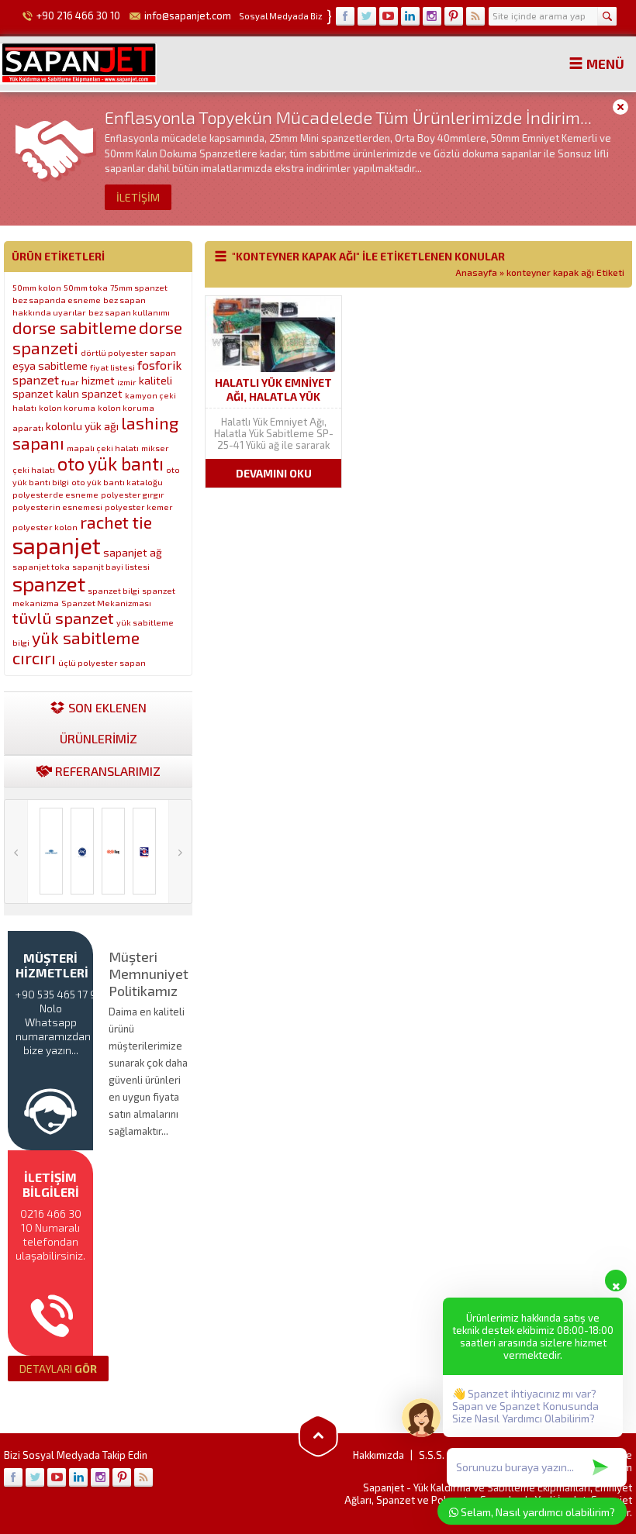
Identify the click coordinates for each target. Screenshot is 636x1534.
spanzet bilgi (114, 590)
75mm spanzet (139, 287)
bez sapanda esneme (56, 300)
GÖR (58, 1368)
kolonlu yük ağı (82, 426)
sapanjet (56, 545)
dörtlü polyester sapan (128, 352)
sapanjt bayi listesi (111, 566)
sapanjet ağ (132, 552)
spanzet (48, 583)
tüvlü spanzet (63, 617)
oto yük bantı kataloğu (117, 482)
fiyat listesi (112, 367)
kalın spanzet (89, 393)
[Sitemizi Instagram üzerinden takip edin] (432, 16)
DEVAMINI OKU (274, 473)
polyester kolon (45, 527)
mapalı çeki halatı (103, 448)
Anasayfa (476, 272)
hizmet (98, 380)
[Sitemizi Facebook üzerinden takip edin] (345, 16)
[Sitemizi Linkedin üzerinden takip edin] (410, 16)
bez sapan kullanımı (129, 312)
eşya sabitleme (50, 365)
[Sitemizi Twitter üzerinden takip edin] (367, 16)
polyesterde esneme (55, 494)
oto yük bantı (110, 463)
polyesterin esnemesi (57, 507)
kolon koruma (67, 407)
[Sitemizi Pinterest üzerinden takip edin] (453, 16)
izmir (127, 382)
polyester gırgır (132, 494)
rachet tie (116, 522)
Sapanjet (383, 1487)
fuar (70, 382)
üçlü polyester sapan (102, 662)
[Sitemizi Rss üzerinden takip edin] (475, 16)
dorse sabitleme (74, 327)
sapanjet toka (41, 566)
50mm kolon (36, 287)
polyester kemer (139, 507)
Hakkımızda (378, 1455)
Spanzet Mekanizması (106, 603)
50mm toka (86, 287)
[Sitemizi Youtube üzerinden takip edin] (388, 16)
